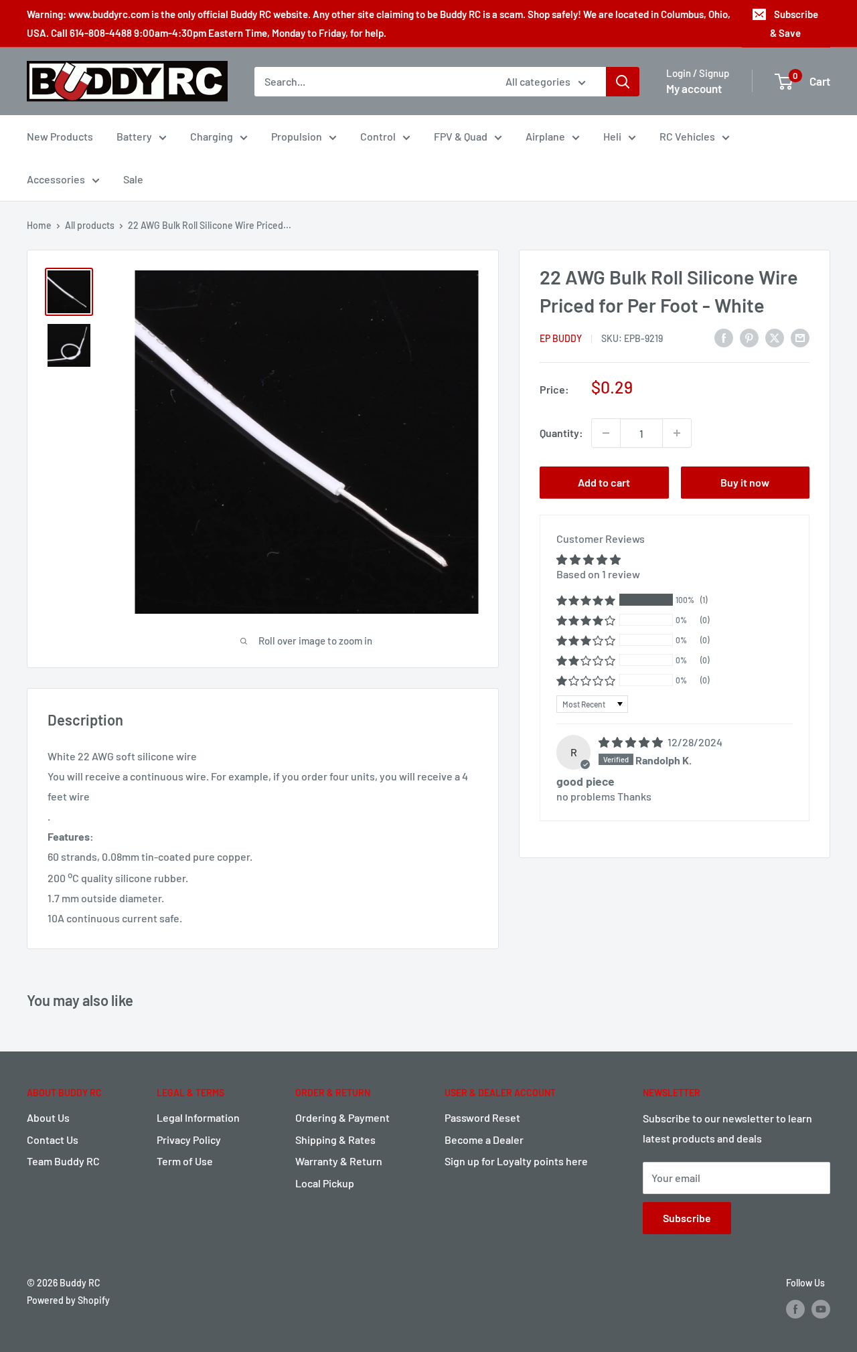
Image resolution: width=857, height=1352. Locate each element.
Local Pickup (324, 1183)
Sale (133, 179)
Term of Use (185, 1161)
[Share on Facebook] (723, 337)
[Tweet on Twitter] (774, 337)
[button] (585, 600)
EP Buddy (561, 338)
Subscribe (687, 1217)
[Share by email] (800, 337)
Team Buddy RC (63, 1161)
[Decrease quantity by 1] (606, 433)
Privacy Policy (189, 1139)
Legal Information (198, 1117)
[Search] (622, 81)
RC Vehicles (687, 136)
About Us (48, 1117)
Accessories (56, 179)
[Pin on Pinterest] (749, 337)
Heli (612, 136)
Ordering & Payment (342, 1117)
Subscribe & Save (794, 23)
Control (378, 136)
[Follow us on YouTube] (820, 1309)
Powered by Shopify (68, 1300)
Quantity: (561, 432)
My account (694, 88)
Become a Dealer (484, 1139)
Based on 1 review (598, 574)
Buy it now (744, 482)
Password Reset (482, 1117)
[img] (632, 742)
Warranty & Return (338, 1161)
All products (89, 225)
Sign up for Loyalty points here (516, 1161)
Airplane (545, 136)
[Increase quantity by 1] (677, 433)
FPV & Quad (460, 136)
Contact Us (52, 1139)
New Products (60, 136)
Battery (134, 136)
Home (39, 225)
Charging (211, 136)
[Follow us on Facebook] (795, 1309)
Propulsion (296, 136)
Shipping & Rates (335, 1139)
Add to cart (604, 482)
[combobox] (371, 81)
